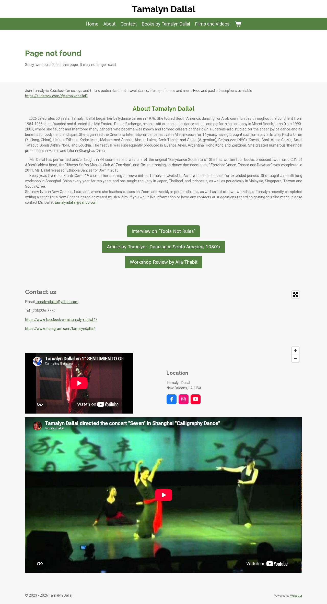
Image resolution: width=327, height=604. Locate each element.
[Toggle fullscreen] (295, 294)
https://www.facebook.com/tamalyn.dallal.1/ (61, 320)
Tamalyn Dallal (163, 9)
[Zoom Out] (295, 358)
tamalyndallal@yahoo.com (76, 202)
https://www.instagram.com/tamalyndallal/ (60, 329)
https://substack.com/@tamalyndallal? (56, 96)
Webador (296, 595)
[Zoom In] (295, 351)
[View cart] (238, 24)
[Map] (234, 326)
